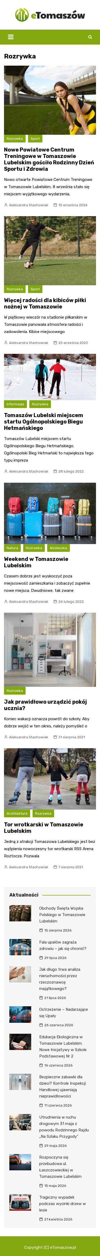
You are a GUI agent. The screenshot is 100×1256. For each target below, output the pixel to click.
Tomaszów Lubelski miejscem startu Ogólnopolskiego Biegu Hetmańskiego (43, 421)
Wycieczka (58, 548)
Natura (12, 548)
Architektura (17, 813)
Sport (35, 139)
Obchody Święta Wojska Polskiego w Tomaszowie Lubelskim (62, 915)
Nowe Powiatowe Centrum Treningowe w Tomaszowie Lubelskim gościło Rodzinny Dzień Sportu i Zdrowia (49, 159)
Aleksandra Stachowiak (28, 205)
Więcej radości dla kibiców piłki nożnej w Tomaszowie (45, 303)
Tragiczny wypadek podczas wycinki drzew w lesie (62, 1204)
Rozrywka (15, 139)
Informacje (15, 404)
